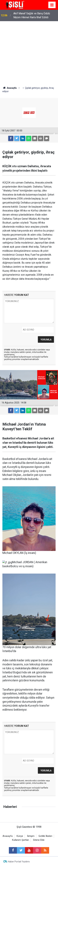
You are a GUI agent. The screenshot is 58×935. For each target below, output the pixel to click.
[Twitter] (16, 138)
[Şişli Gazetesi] (14, 4)
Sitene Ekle (38, 840)
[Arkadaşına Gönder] (34, 138)
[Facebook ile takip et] (13, 850)
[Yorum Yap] (46, 138)
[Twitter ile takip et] (21, 850)
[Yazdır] (40, 138)
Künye (20, 836)
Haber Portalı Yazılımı (19, 861)
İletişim (30, 836)
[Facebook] (10, 138)
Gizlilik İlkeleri (45, 836)
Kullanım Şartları (20, 840)
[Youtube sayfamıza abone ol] (29, 850)
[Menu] (52, 5)
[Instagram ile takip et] (37, 850)
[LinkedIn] (22, 138)
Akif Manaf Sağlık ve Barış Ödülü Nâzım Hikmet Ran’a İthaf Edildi (31, 15)
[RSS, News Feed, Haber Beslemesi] (45, 850)
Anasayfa (8, 836)
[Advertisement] (29, 52)
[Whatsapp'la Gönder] (28, 138)
